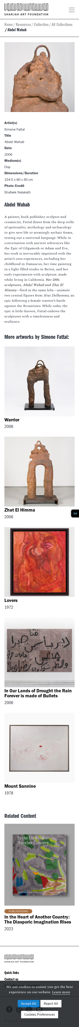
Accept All (28, 1003)
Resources (23, 25)
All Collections (62, 25)
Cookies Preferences (39, 1014)
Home (8, 25)
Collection (41, 25)
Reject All (51, 1003)
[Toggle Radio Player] (75, 513)
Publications (18, 911)
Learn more (61, 992)
